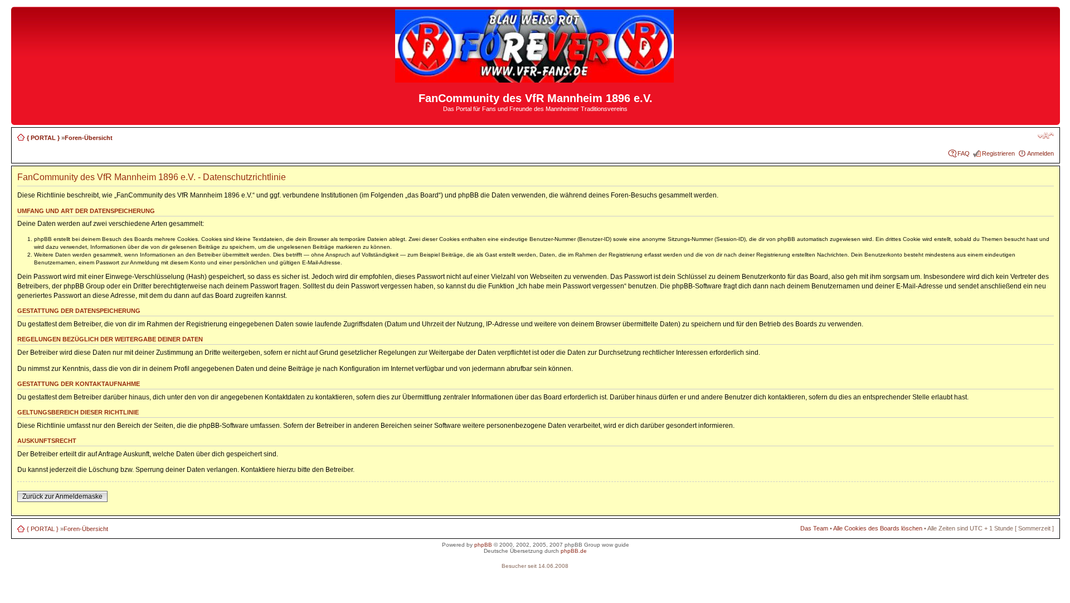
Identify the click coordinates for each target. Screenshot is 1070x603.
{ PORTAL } (43, 137)
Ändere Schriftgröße (1046, 136)
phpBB (483, 545)
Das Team (814, 528)
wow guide (615, 545)
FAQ (963, 153)
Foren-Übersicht (89, 137)
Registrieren (998, 153)
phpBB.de (574, 551)
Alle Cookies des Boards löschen (877, 528)
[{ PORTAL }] (535, 78)
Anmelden (1040, 153)
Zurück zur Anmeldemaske (62, 496)
